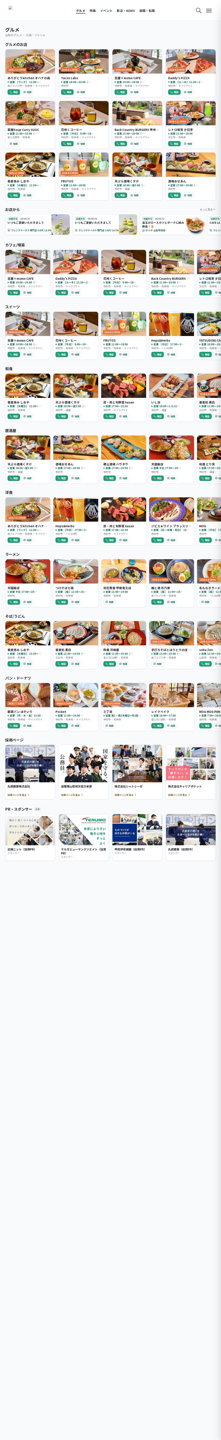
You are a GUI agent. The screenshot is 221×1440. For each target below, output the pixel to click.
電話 (15, 92)
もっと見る (206, 209)
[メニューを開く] (208, 10)
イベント (106, 10)
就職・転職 (147, 10)
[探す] (198, 10)
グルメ (80, 10)
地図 (29, 92)
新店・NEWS (126, 10)
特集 (93, 10)
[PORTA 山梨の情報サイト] (22, 10)
